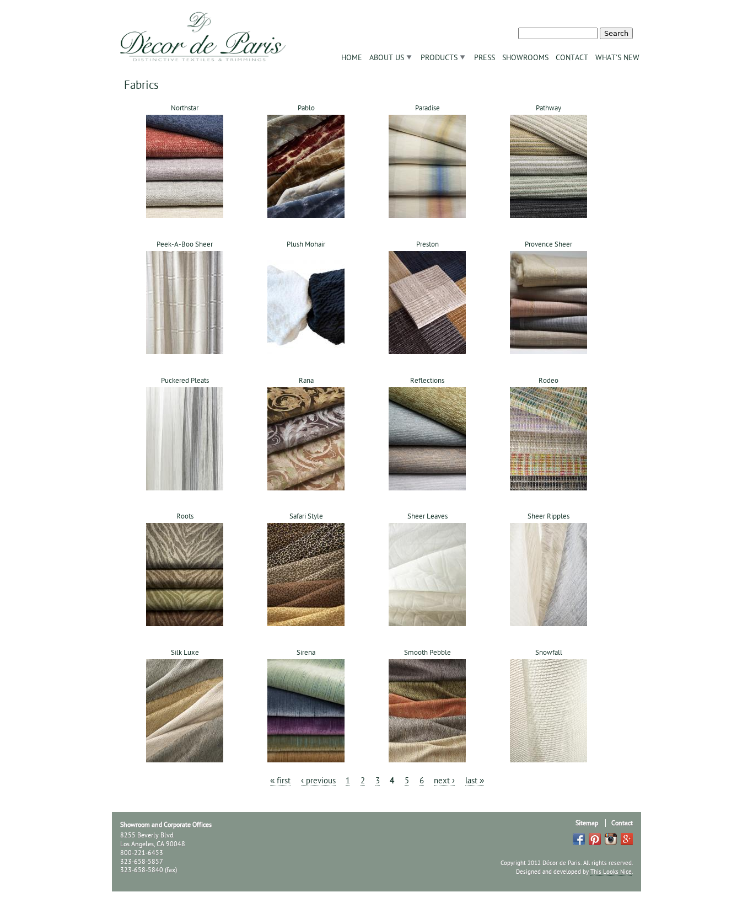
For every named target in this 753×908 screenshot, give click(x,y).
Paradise (427, 108)
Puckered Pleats (185, 380)
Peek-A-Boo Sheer (185, 244)
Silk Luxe (185, 652)
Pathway (548, 108)
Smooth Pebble (427, 652)
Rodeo (548, 380)
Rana (306, 380)
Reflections (427, 380)
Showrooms (525, 57)
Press (484, 57)
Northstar (184, 108)
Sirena (306, 652)
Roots (184, 516)
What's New (617, 57)
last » (474, 781)
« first (280, 781)
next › (444, 781)
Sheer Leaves (427, 516)
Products (439, 57)
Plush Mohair (306, 244)
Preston (427, 244)
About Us (386, 57)
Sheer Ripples (548, 516)
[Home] (203, 34)
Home (351, 57)
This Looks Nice (611, 871)
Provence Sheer (548, 244)
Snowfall (548, 652)
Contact (572, 57)
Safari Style (306, 516)
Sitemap (586, 823)
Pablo (306, 108)
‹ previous (318, 781)
